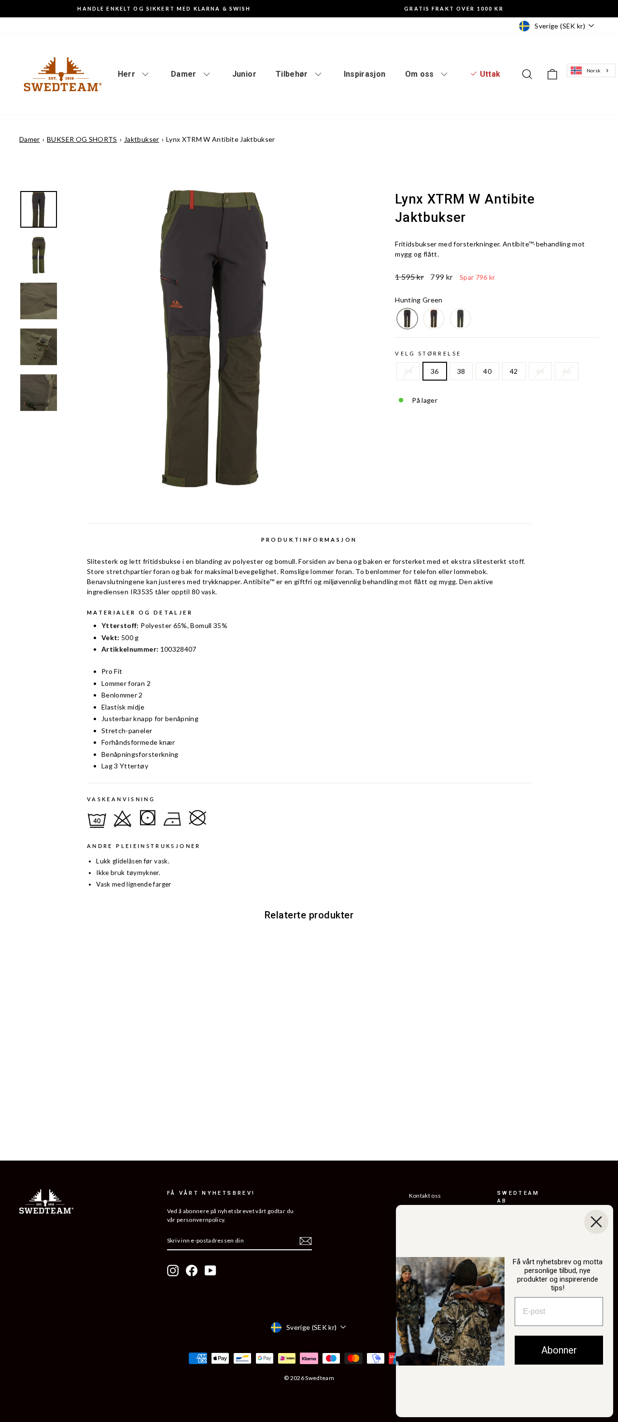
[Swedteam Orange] (433, 318)
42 (514, 371)
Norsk (594, 70)
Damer (29, 139)
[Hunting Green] (407, 318)
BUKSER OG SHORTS (82, 139)
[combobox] (591, 71)
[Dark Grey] (460, 318)
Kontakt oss (425, 1195)
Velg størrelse (428, 353)
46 (566, 371)
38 (461, 371)
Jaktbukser (141, 139)
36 (435, 371)
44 (540, 371)
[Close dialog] (596, 1222)
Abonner (559, 1350)
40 (487, 371)
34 (408, 371)
